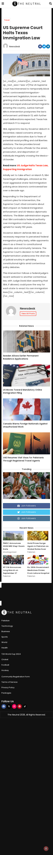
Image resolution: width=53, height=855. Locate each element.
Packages (6, 693)
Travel (7, 20)
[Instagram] (14, 706)
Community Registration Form (15, 676)
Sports (4, 636)
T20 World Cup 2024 (11, 654)
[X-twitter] (9, 706)
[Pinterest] (19, 706)
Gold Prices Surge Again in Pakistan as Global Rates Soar (37, 546)
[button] (40, 46)
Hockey (5, 670)
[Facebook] (3, 706)
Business (5, 631)
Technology (7, 626)
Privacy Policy (7, 687)
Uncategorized (9, 552)
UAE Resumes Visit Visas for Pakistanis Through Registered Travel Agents (23, 459)
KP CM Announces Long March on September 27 (12, 570)
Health (4, 647)
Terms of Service (9, 682)
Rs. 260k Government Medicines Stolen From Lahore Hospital (38, 570)
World (4, 642)
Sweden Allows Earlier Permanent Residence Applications (21, 357)
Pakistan (31, 552)
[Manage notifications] (46, 848)
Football (5, 664)
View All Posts (28, 313)
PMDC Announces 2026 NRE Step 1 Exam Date (14, 546)
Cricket (4, 659)
